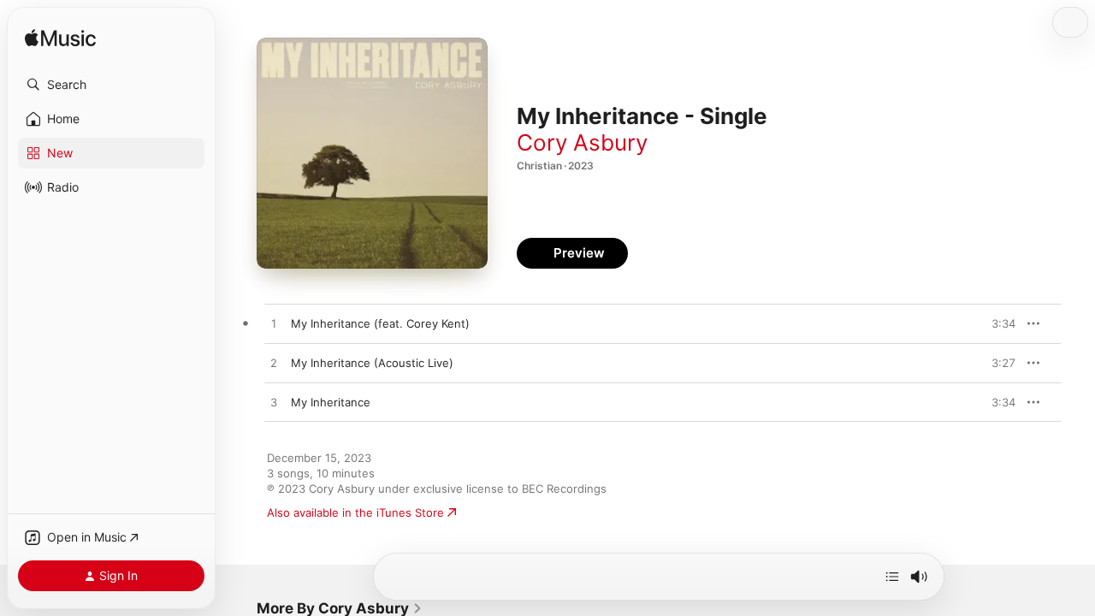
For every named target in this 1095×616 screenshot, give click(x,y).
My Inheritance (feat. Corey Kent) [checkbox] (380, 323)
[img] (60, 39)
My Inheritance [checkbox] (330, 402)
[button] (111, 84)
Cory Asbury (582, 142)
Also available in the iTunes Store (355, 512)
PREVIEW (996, 323)
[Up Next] (892, 577)
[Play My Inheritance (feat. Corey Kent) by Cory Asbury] (274, 324)
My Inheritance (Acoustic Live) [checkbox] (372, 363)
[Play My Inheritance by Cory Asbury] (274, 403)
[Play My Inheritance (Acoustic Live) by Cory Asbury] (274, 363)
